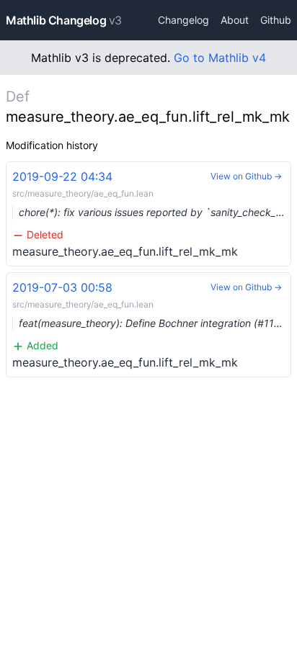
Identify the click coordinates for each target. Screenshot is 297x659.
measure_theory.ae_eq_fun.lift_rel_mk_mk (151, 214)
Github (275, 20)
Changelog (183, 20)
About (235, 20)
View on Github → (246, 176)
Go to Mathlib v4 (220, 57)
